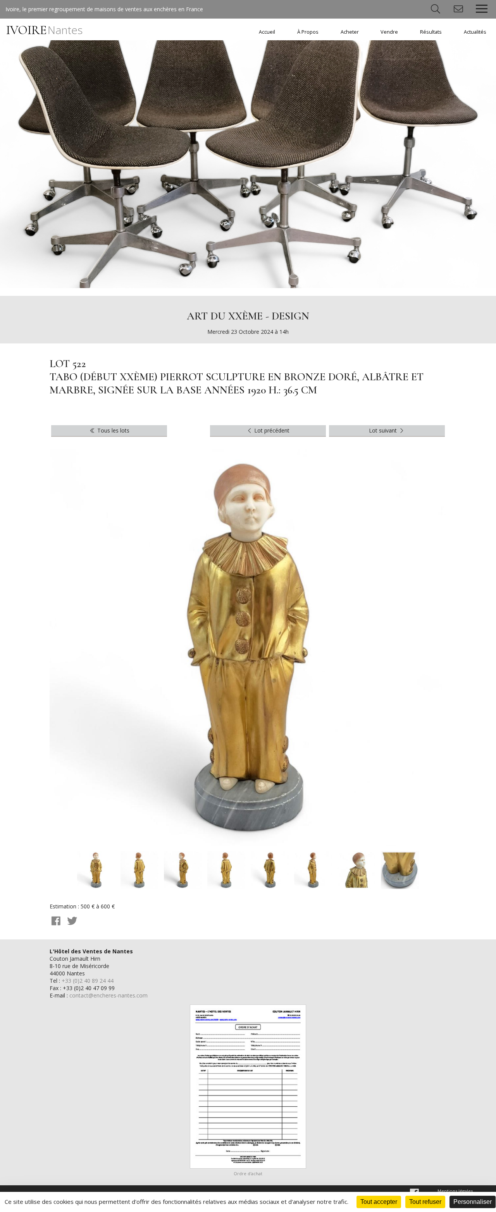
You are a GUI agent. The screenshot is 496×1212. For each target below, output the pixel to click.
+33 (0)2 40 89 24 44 (88, 980)
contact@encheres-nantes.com (108, 995)
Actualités (475, 32)
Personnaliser (472, 1201)
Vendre (389, 32)
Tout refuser (425, 1201)
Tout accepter (378, 1201)
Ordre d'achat (248, 1173)
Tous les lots (112, 430)
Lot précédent (271, 430)
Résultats (431, 32)
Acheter (350, 32)
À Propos (308, 32)
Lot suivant (383, 430)
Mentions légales (455, 1191)
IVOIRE (44, 30)
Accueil (267, 32)
